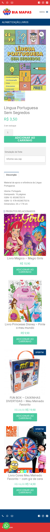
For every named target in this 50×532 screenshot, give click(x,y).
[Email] (12, 2)
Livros (24, 22)
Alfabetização (11, 22)
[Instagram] (43, 2)
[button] (41, 34)
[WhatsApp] (7, 2)
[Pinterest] (47, 2)
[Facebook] (39, 2)
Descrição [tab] (11, 175)
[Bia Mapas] (18, 10)
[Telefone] (3, 2)
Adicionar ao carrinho (25, 139)
